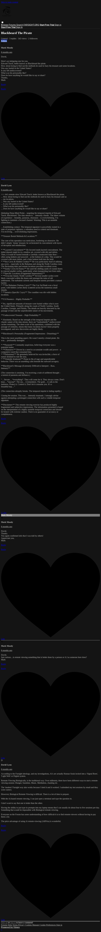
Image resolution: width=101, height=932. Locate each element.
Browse (5, 25)
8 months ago (6, 52)
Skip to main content (9, 2)
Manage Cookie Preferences (44, 925)
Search (20, 25)
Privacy (21, 925)
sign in (13, 922)
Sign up (4, 922)
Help (10, 925)
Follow (4, 41)
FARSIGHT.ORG (31, 25)
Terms (15, 925)
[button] (2, 22)
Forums (12, 25)
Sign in (58, 25)
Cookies (28, 925)
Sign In (19, 27)
